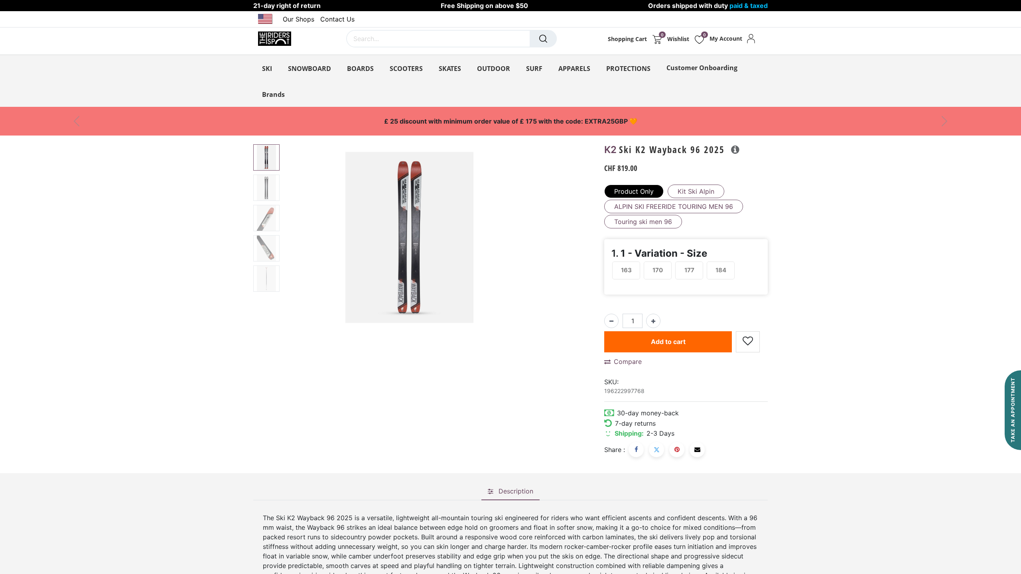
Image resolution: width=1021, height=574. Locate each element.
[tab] (510, 491)
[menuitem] (701, 68)
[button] (302, 244)
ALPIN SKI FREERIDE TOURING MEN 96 (673, 206)
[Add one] (653, 321)
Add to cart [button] (668, 342)
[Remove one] (611, 321)
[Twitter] (656, 449)
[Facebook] (636, 449)
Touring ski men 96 (643, 222)
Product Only (634, 191)
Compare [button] (628, 362)
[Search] (543, 39)
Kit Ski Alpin (696, 191)
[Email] (697, 449)
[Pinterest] (676, 449)
